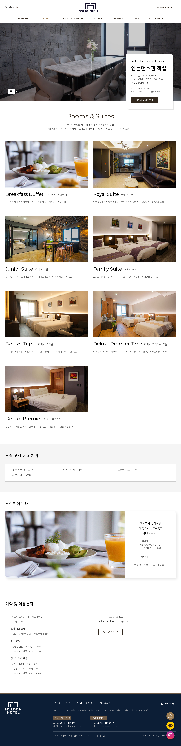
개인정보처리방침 (104, 703)
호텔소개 (56, 703)
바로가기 (144, 556)
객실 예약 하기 (98, 718)
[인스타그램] (6, 7)
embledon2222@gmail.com (149, 91)
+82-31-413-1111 (68, 723)
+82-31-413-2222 (145, 88)
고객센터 (78, 703)
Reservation (164, 7)
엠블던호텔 (90, 7)
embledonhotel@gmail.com (71, 726)
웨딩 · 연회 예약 (61, 718)
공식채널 (15, 7)
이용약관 (89, 703)
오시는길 (67, 703)
